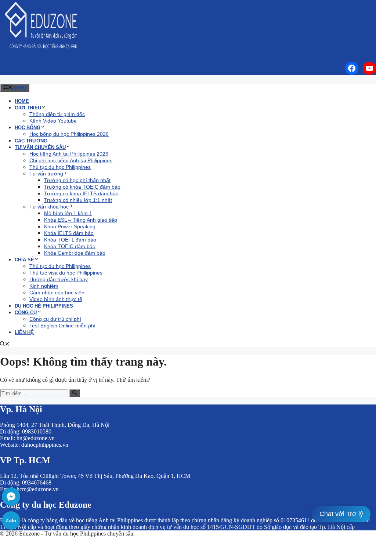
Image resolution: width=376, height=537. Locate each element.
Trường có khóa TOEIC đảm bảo (82, 187)
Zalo (11, 520)
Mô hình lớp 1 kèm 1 (68, 213)
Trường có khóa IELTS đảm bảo (81, 193)
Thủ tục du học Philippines (60, 167)
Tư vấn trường (46, 174)
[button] (5, 344)
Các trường (31, 141)
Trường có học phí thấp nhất (77, 180)
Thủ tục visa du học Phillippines (65, 273)
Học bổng (27, 127)
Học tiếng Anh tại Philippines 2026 (68, 154)
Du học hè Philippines (44, 306)
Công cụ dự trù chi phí (55, 319)
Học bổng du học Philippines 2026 (69, 134)
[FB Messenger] (11, 496)
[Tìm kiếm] (74, 393)
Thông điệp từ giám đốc (57, 114)
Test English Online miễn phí (62, 326)
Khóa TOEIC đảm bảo (69, 246)
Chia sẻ (24, 259)
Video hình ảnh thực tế (55, 299)
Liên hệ (24, 332)
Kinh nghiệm (43, 286)
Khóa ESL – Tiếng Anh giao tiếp (80, 220)
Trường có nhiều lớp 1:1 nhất (78, 200)
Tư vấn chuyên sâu (40, 147)
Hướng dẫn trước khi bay (58, 279)
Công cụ (26, 312)
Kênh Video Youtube (53, 121)
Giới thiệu (28, 107)
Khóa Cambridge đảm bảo (74, 253)
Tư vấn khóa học (49, 207)
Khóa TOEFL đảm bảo (70, 240)
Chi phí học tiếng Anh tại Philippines (70, 160)
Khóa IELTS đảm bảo (69, 233)
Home (22, 101)
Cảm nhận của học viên (56, 292)
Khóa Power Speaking (69, 226)
